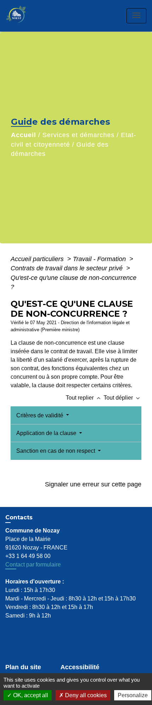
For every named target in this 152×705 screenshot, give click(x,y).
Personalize (133, 695)
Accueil (23, 135)
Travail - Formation (100, 259)
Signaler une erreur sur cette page (93, 484)
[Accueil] (23, 15)
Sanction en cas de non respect (56, 451)
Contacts (19, 517)
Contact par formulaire (33, 565)
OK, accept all (30, 695)
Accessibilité (79, 667)
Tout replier (84, 398)
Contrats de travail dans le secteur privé (67, 268)
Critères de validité (40, 415)
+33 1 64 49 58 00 (28, 556)
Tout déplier (122, 398)
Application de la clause (47, 433)
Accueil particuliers (38, 259)
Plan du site (23, 667)
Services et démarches (78, 135)
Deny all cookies (85, 695)
